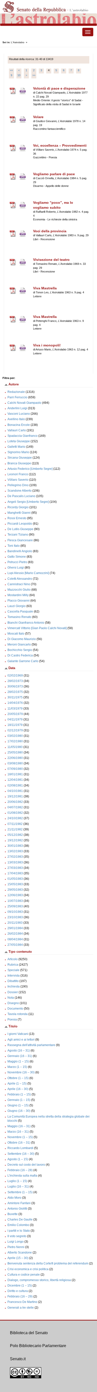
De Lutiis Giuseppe (20, 529)
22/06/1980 (15, 758)
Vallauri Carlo (16, 430)
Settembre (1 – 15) (20, 1192)
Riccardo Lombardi (20, 1148)
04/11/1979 (15, 719)
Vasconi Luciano (18, 413)
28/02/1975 (15, 692)
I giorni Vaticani (17, 1034)
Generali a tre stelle (20, 1307)
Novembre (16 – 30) (21, 1072)
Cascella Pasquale (20, 611)
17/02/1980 (15, 741)
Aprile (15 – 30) (17, 1258)
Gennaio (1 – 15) (18, 1100)
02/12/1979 (15, 730)
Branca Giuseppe (19, 463)
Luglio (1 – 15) (17, 1181)
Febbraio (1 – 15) (19, 1094)
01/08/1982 (15, 813)
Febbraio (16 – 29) (20, 1296)
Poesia (12, 1019)
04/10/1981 (15, 791)
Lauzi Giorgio (16, 606)
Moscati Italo (15, 633)
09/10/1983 (15, 912)
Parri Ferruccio (17, 397)
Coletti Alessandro (19, 578)
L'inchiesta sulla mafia (22, 1175)
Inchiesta (13, 986)
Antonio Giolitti (17, 1208)
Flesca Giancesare (20, 540)
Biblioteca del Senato (29, 1333)
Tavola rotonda (17, 1014)
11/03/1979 (15, 708)
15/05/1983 (15, 884)
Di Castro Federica (20, 655)
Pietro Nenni (15, 1247)
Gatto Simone (16, 556)
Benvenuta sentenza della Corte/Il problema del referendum (47, 1263)
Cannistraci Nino (18, 584)
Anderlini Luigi (17, 408)
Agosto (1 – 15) (17, 1159)
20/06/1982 (15, 802)
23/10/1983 (15, 917)
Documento (15, 1008)
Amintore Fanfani (19, 1203)
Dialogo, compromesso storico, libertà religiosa (39, 1280)
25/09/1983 (15, 906)
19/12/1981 (15, 796)
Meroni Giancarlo (19, 644)
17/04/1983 (15, 873)
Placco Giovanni (18, 600)
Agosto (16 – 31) (18, 1050)
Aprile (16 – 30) (17, 1089)
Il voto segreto (16, 1236)
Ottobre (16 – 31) (18, 1142)
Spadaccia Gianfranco (22, 436)
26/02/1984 (15, 933)
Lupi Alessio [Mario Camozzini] (28, 573)
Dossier (12, 992)
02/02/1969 (15, 675)
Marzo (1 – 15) (17, 1067)
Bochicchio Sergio (19, 650)
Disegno (13, 1003)
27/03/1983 (15, 868)
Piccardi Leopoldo (19, 523)
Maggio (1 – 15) (18, 1061)
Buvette (12, 1214)
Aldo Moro (14, 1197)
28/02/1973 (15, 681)
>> (33, 75)
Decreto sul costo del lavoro (26, 1164)
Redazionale (16, 392)
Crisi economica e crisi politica (27, 1269)
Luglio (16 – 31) (18, 1186)
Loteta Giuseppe (18, 441)
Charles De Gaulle (20, 1219)
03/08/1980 (15, 763)
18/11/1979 (15, 725)
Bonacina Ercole (18, 425)
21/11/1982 (15, 829)
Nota (10, 997)
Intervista (13, 975)
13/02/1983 (15, 851)
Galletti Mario (16, 446)
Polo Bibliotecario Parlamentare (38, 1346)
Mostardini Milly (18, 595)
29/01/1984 (15, 928)
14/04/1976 (15, 703)
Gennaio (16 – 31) (19, 1056)
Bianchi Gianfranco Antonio (25, 622)
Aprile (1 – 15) (17, 1083)
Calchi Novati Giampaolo (24, 403)
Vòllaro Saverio (17, 479)
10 (18, 75)
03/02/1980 (15, 736)
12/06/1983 (15, 895)
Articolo (12, 959)
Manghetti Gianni (19, 512)
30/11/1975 (15, 697)
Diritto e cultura (17, 1291)
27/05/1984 (15, 945)
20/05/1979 (15, 714)
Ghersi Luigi (15, 567)
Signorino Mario (18, 452)
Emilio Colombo (18, 1225)
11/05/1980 (15, 747)
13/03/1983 (15, 862)
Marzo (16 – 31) (18, 1131)
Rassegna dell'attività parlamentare (31, 1045)
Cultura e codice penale (23, 1274)
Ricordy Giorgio (18, 507)
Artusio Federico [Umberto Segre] (29, 469)
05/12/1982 (15, 835)
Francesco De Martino (22, 1302)
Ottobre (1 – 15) (18, 1078)
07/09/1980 (15, 769)
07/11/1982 (15, 824)
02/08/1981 (15, 785)
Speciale (13, 970)
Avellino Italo (16, 419)
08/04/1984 (15, 939)
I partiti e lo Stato (18, 1230)
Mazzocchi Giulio (19, 589)
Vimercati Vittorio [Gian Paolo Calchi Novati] (37, 628)
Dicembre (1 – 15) (19, 1285)
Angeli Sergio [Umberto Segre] (28, 502)
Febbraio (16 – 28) (20, 1170)
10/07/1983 (15, 901)
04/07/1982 (15, 807)
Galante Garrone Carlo (22, 661)
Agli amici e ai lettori (21, 1039)
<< (11, 70)
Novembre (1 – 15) (20, 1137)
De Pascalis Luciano (21, 496)
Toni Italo (13, 545)
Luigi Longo (15, 1241)
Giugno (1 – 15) (18, 1105)
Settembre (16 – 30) (20, 1153)
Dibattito (13, 981)
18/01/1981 (15, 774)
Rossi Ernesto (16, 518)
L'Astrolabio (17, 42)
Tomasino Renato (19, 617)
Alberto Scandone (19, 1252)
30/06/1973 (15, 686)
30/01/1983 (15, 846)
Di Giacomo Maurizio (21, 639)
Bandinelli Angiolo (19, 551)
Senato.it (18, 1359)
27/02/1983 (15, 856)
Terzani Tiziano (17, 534)
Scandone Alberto (19, 490)
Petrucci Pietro (17, 562)
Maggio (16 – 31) (19, 1126)
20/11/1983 (15, 922)
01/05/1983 (15, 879)
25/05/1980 (15, 752)
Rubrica (12, 964)
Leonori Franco (17, 474)
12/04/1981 (15, 779)
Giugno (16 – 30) (18, 1111)
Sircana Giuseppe (19, 457)
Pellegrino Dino (18, 485)
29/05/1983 (15, 889)
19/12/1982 (15, 840)
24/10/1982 (15, 818)
